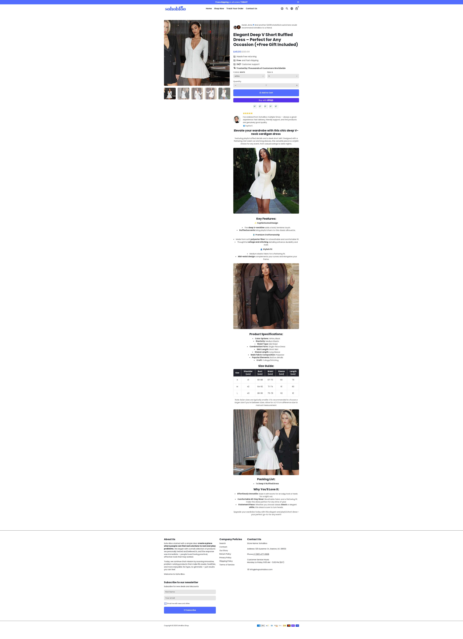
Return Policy (225, 554)
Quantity (237, 81)
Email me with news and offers (178, 603)
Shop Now (219, 8)
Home (209, 8)
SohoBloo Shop (183, 626)
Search (222, 543)
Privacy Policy (225, 557)
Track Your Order (234, 8)
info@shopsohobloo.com (259, 569)
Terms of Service (227, 564)
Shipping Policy (226, 561)
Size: (270, 72)
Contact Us (251, 8)
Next (226, 53)
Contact (223, 547)
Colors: (239, 72)
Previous (167, 53)
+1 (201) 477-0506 (261, 554)
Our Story (223, 550)
